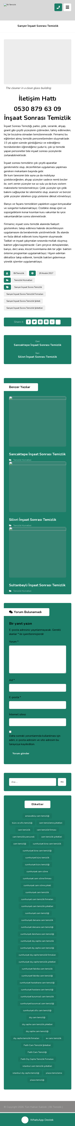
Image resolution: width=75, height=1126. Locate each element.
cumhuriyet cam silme (37, 871)
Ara (62, 782)
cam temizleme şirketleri (50, 822)
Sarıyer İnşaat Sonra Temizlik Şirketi (23, 301)
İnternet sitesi (17, 714)
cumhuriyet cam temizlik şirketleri (37, 906)
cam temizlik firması (46, 829)
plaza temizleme (54, 1073)
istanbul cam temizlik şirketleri (37, 1066)
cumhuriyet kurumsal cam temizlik (37, 996)
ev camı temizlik (53, 1038)
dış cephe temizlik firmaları (26, 1038)
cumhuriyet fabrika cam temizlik (37, 968)
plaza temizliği (37, 1080)
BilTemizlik (19, 273)
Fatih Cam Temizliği (37, 1052)
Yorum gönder (21, 753)
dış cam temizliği (37, 1017)
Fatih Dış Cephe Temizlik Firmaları (37, 1059)
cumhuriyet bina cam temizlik (47, 843)
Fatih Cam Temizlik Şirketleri (37, 1045)
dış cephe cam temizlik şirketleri (37, 1024)
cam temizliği (19, 843)
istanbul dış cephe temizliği (26, 1073)
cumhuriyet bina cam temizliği (37, 850)
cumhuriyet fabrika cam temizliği (37, 975)
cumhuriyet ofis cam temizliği (37, 1010)
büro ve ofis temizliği (22, 822)
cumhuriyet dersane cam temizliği (37, 927)
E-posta (15, 697)
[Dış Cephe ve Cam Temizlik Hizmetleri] (18, 10)
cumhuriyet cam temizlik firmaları (37, 899)
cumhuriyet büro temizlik (37, 857)
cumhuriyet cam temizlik (37, 892)
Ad (12, 680)
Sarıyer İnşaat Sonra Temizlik (28, 287)
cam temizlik (24, 829)
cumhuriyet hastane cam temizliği (37, 989)
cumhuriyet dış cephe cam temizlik (37, 941)
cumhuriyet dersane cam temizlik (37, 920)
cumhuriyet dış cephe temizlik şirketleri (37, 961)
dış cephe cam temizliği (37, 1031)
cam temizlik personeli (24, 836)
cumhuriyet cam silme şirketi (37, 885)
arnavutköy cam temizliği (37, 816)
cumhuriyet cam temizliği (37, 913)
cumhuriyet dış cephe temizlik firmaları (37, 955)
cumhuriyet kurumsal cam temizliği (37, 1003)
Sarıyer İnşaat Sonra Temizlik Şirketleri (24, 308)
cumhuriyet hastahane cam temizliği (37, 982)
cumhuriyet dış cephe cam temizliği (37, 948)
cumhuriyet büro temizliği (37, 864)
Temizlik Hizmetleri (23, 280)
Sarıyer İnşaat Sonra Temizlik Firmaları (24, 294)
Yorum (13, 642)
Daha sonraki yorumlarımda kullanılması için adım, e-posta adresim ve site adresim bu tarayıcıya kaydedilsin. (34, 740)
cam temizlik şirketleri (51, 836)
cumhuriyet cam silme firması (37, 878)
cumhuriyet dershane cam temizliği (37, 934)
